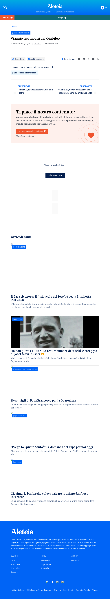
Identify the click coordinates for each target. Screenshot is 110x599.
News (13, 561)
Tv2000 (37, 43)
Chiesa (13, 26)
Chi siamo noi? (33, 590)
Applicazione (46, 564)
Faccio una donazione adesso (30, 131)
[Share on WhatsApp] (98, 59)
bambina (17, 462)
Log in (63, 165)
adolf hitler (17, 319)
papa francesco (19, 415)
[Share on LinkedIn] (84, 59)
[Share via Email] (93, 59)
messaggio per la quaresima (24, 369)
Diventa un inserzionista (64, 590)
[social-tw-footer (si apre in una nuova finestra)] (57, 581)
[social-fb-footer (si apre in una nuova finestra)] (52, 581)
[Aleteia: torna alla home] (55, 6)
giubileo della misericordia (24, 72)
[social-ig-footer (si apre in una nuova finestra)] (62, 581)
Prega (60, 17)
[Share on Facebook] (79, 59)
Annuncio (45, 568)
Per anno (75, 561)
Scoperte (15, 572)
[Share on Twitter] (88, 59)
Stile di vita (15, 564)
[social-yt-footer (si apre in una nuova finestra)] (47, 581)
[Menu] (18, 7)
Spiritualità (15, 568)
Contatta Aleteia (83, 590)
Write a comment (55, 175)
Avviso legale (46, 590)
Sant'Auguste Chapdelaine (65, 12)
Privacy (95, 590)
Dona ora (5, 17)
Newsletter (45, 561)
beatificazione (19, 247)
